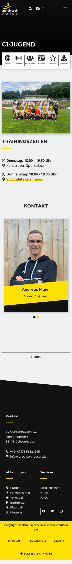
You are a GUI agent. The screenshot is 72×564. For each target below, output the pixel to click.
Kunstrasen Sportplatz (25, 165)
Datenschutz (38, 540)
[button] (30, 8)
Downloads (64, 63)
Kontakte (41, 63)
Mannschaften (30, 63)
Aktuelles (19, 63)
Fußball (7, 63)
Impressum (15, 540)
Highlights (52, 63)
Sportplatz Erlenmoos (24, 179)
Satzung (59, 540)
